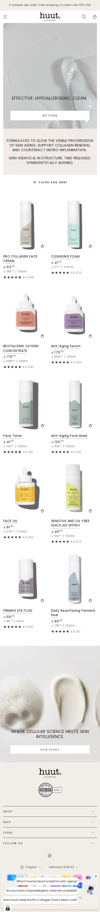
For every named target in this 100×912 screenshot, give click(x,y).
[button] (83, 16)
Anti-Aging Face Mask (69, 436)
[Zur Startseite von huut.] (50, 773)
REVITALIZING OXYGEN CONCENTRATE (21, 348)
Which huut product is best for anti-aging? (47, 881)
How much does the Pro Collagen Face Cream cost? (40, 900)
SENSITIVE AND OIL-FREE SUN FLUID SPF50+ (70, 523)
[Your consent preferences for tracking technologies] (8, 908)
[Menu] (5, 16)
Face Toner (12, 436)
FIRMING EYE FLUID (18, 610)
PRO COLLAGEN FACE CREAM (20, 258)
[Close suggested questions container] (96, 876)
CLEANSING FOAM (65, 256)
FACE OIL (10, 521)
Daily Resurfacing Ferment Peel (73, 613)
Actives (50, 116)
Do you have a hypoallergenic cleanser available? (41, 890)
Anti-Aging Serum (66, 346)
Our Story (50, 750)
